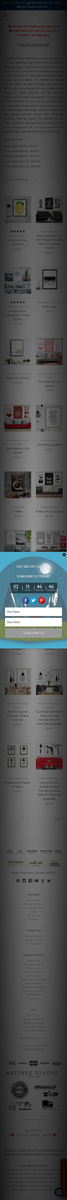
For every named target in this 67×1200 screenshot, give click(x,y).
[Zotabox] (64, 645)
